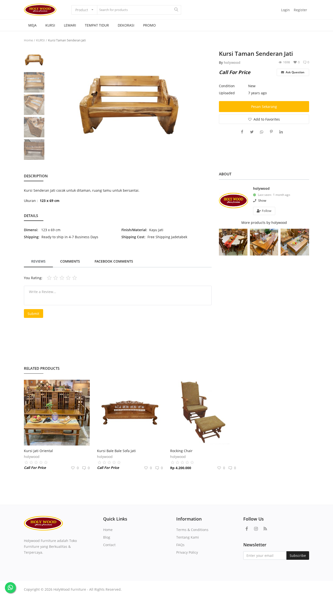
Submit (33, 313)
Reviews (38, 261)
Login (285, 10)
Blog (106, 537)
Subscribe (298, 555)
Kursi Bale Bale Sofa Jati (116, 450)
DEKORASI (126, 25)
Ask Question (294, 72)
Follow (266, 211)
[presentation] (53, 105)
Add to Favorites (267, 119)
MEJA (32, 25)
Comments (70, 261)
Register (300, 10)
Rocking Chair (181, 450)
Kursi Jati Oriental (38, 450)
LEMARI (70, 25)
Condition (227, 86)
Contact (109, 544)
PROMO (149, 25)
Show (262, 200)
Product (81, 10)
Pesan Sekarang (264, 106)
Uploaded (227, 93)
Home (28, 40)
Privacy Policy (187, 552)
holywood (232, 62)
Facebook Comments (114, 261)
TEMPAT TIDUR (97, 25)
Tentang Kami (187, 537)
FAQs (180, 544)
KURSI (50, 25)
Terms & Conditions (192, 529)
